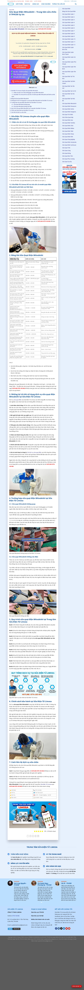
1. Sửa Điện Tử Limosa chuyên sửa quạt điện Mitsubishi (24, 90)
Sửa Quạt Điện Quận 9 (68, 36)
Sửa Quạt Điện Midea (68, 128)
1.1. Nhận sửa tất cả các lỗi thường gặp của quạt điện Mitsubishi (28, 92)
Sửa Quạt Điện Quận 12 (68, 44)
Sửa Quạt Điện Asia (67, 120)
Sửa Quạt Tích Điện (67, 114)
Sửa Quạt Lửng (66, 150)
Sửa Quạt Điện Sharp (68, 134)
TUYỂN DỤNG (73, 1)
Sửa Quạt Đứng (66, 153)
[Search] (75, 4)
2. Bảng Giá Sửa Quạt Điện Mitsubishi (19, 98)
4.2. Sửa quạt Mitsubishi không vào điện (22, 106)
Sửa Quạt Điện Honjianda (69, 142)
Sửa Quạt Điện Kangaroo (69, 111)
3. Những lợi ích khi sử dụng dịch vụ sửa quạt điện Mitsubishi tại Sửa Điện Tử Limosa (31, 100)
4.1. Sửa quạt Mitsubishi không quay (21, 104)
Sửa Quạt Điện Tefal (67, 131)
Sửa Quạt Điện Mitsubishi (69, 103)
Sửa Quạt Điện (66, 8)
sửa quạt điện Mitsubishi (16, 29)
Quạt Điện (11, 9)
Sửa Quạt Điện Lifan (67, 125)
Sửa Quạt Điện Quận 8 (68, 33)
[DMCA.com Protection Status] (14, 929)
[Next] (80, 892)
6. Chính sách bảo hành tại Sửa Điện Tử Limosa (22, 110)
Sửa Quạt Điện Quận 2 (68, 17)
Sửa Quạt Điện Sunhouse (69, 145)
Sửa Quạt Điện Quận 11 (68, 42)
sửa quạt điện (17, 400)
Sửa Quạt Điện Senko (68, 109)
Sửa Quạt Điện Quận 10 (68, 39)
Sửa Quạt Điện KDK (67, 136)
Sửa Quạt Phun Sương (68, 159)
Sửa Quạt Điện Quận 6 (68, 28)
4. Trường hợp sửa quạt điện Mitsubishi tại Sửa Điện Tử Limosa (26, 102)
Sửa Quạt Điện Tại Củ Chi (69, 91)
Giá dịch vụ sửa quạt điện (34, 452)
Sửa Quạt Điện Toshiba (68, 123)
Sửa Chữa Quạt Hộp (67, 117)
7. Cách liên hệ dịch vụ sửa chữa (18, 112)
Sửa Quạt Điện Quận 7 (68, 31)
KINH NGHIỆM (45, 4)
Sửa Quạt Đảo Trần (67, 156)
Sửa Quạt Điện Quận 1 (68, 14)
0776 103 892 (15, 916)
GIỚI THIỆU (19, 4)
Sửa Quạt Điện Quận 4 (68, 22)
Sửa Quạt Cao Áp (67, 161)
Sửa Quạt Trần (66, 148)
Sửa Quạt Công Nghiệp (68, 139)
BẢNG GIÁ (35, 4)
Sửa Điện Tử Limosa (46, 784)
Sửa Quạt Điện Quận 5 (68, 25)
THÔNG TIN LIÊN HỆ (58, 4)
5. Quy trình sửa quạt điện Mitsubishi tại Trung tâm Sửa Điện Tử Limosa (28, 108)
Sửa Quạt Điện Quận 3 (68, 19)
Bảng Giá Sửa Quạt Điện (69, 11)
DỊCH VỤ (27, 4)
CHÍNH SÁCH (67, 1)
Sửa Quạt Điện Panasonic (69, 106)
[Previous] (3, 892)
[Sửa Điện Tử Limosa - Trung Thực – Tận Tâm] (11, 3)
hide (35, 87)
